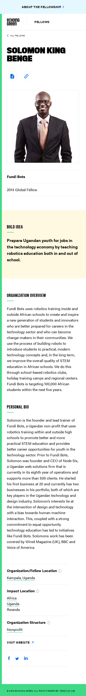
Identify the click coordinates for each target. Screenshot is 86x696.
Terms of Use (67, 690)
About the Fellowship (41, 7)
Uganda (13, 603)
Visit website (19, 642)
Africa (12, 598)
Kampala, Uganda (21, 577)
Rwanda (13, 609)
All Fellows (17, 35)
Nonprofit (14, 629)
